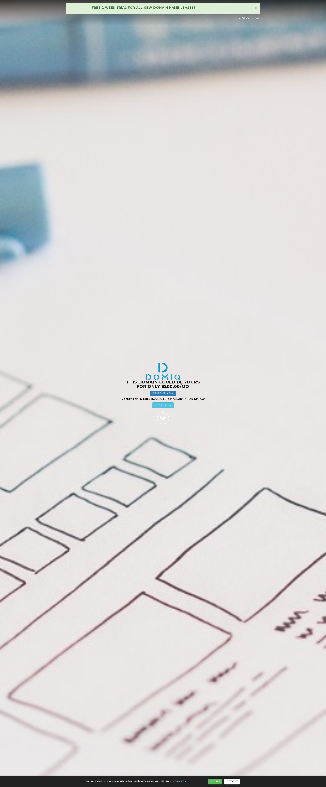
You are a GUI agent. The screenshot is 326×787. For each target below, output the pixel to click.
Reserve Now (249, 18)
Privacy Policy (179, 781)
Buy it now (163, 405)
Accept (215, 781)
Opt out (232, 781)
